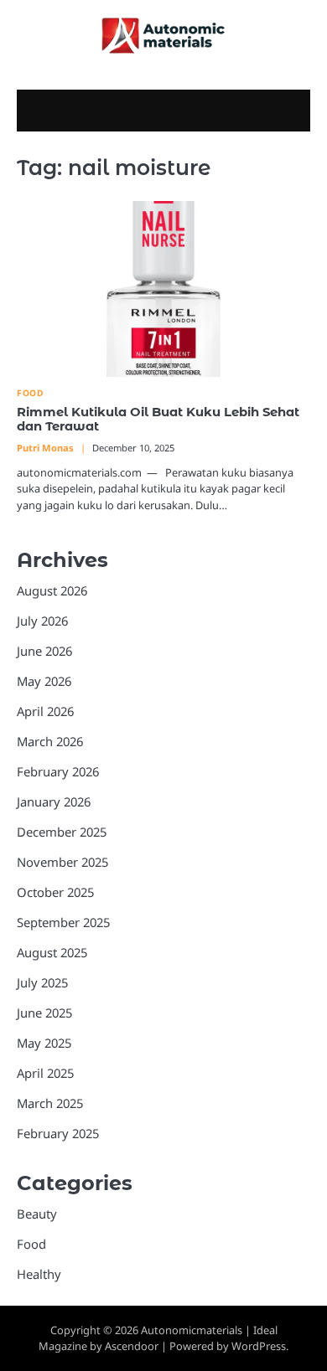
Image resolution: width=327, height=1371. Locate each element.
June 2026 (44, 650)
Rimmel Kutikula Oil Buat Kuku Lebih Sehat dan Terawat (158, 420)
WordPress (258, 1345)
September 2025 (63, 922)
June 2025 (44, 1012)
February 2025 (58, 1133)
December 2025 (61, 831)
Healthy (39, 1273)
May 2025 (44, 1042)
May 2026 (44, 681)
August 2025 (52, 952)
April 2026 (45, 711)
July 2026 (42, 620)
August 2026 (52, 590)
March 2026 (50, 741)
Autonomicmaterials (191, 1329)
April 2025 (45, 1072)
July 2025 (42, 982)
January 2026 (54, 801)
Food (30, 393)
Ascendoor (131, 1345)
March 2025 (50, 1103)
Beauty (37, 1213)
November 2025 (62, 861)
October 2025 (55, 892)
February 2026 (58, 771)
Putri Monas (45, 447)
